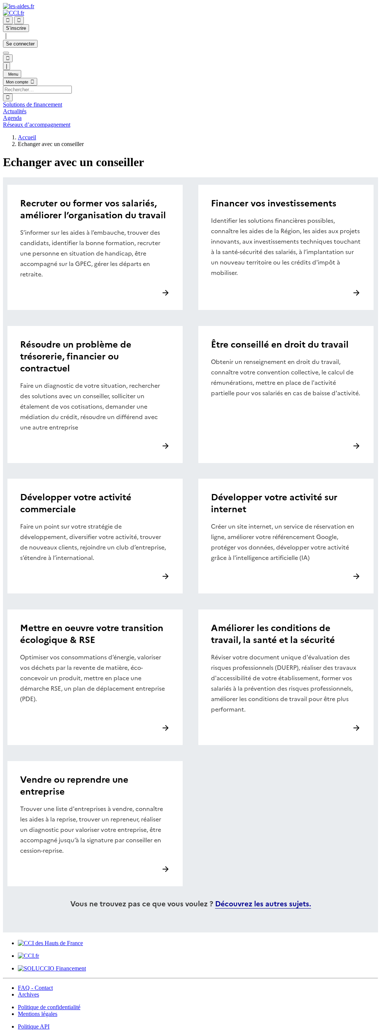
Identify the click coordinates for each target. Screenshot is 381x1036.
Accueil (27, 137)
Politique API (33, 1026)
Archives (28, 994)
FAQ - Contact (35, 988)
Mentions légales (37, 1014)
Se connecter (20, 44)
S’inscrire (16, 28)
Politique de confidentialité (49, 1007)
